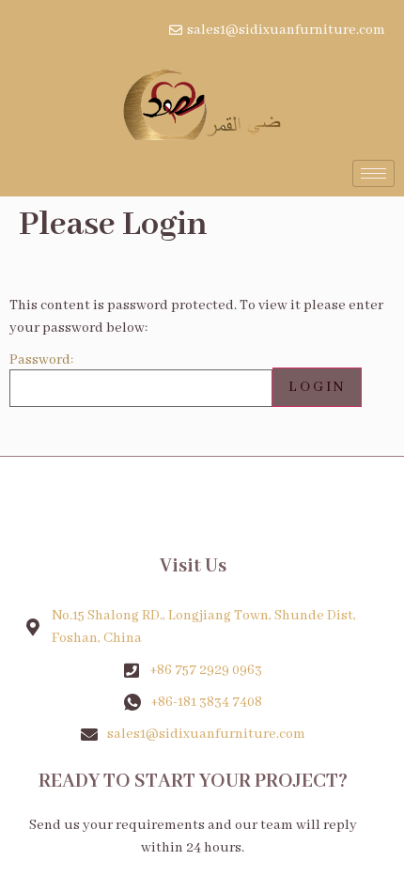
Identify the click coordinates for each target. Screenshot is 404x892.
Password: (41, 360)
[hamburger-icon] (373, 173)
